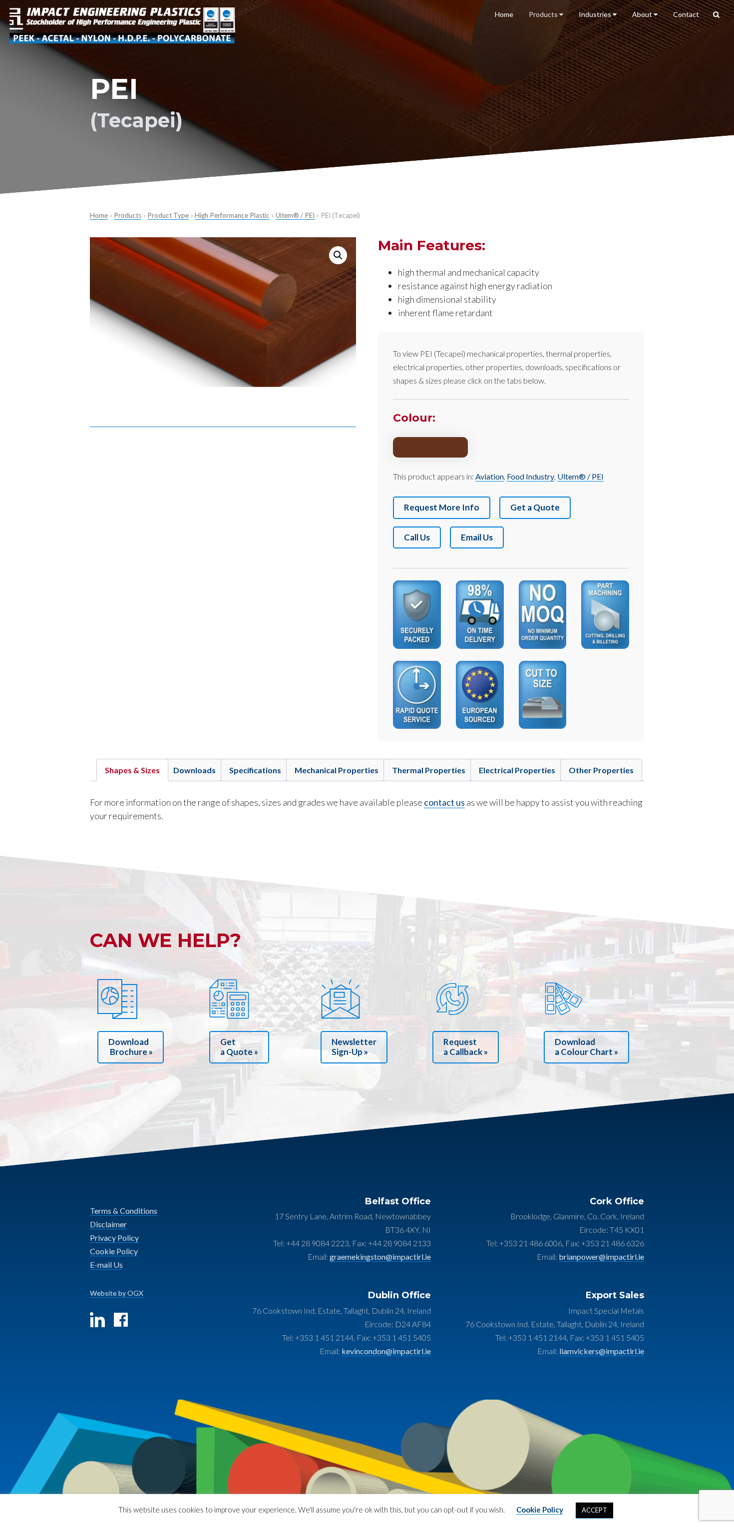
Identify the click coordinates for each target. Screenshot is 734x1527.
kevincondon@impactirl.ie (386, 1351)
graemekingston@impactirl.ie (380, 1256)
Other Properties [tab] (601, 770)
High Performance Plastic (232, 215)
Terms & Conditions (123, 1210)
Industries (596, 14)
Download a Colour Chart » (586, 1046)
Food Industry (530, 476)
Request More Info (441, 507)
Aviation (489, 476)
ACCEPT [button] (594, 1510)
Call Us (417, 537)
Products (544, 14)
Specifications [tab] (255, 770)
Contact (686, 14)
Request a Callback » (465, 1046)
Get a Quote (535, 507)
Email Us (477, 537)
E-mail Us (106, 1264)
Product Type (168, 215)
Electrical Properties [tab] (517, 770)
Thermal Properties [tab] (428, 770)
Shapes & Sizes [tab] (132, 770)
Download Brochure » (130, 1046)
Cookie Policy (114, 1251)
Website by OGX (116, 1293)
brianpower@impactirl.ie (601, 1256)
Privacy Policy (114, 1237)
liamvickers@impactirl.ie (601, 1351)
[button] (338, 255)
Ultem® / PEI (295, 215)
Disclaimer (108, 1224)
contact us (444, 802)
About (643, 14)
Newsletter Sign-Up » (354, 1046)
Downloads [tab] (194, 770)
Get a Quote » (239, 1046)
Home (504, 14)
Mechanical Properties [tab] (336, 770)
